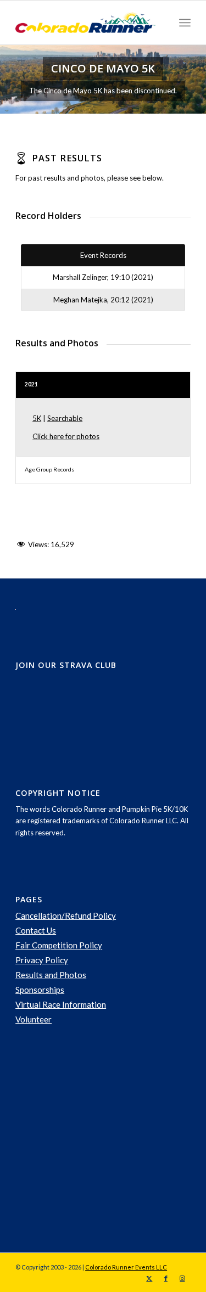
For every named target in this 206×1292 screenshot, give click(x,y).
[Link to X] (149, 1278)
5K (36, 418)
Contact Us (35, 930)
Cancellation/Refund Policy (65, 915)
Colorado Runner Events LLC (126, 1267)
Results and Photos (50, 975)
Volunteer (33, 1019)
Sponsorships (39, 990)
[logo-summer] (85, 22)
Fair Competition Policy (58, 945)
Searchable (64, 418)
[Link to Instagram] (182, 1278)
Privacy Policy (41, 960)
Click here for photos (65, 436)
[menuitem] (185, 22)
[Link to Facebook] (166, 1278)
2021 (31, 384)
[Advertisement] (97, 1139)
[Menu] (185, 22)
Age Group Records (49, 469)
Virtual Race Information (60, 1004)
